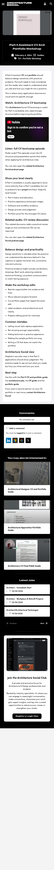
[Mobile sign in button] (45, 4)
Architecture (15, 107)
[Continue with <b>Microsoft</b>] (15, 440)
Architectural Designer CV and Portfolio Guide (27, 490)
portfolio (32, 75)
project (25, 189)
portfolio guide (12, 384)
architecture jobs (16, 380)
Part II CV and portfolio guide (34, 377)
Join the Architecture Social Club (27, 677)
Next (42, 623)
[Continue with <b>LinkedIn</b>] (8, 440)
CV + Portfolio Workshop (29, 58)
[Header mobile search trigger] (51, 4)
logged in (21, 433)
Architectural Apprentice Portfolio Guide (24, 528)
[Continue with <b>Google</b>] (21, 440)
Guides (40, 55)
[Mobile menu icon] (3, 3)
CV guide (33, 380)
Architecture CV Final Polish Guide (24, 565)
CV (22, 75)
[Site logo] (19, 4)
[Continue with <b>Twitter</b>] (28, 440)
